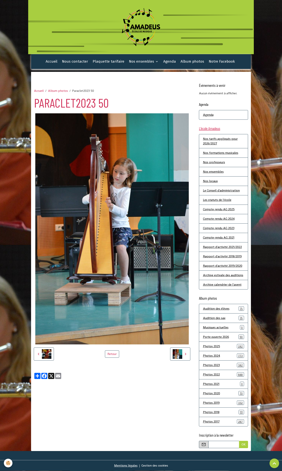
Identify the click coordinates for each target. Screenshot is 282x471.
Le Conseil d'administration (221, 190)
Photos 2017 (223, 422)
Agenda (169, 61)
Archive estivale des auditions (223, 275)
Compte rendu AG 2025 (219, 209)
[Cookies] (8, 463)
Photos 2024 (223, 356)
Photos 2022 (223, 374)
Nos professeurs (214, 162)
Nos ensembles (142, 61)
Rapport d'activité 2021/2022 (222, 247)
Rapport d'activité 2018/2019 (222, 256)
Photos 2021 (223, 384)
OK (244, 444)
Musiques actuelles (223, 327)
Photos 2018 (223, 412)
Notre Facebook (222, 61)
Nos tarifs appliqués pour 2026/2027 (220, 141)
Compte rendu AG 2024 (219, 219)
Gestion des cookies (154, 466)
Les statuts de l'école (217, 200)
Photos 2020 (223, 393)
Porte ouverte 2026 (223, 337)
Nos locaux (210, 181)
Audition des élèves (223, 309)
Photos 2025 (223, 346)
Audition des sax (223, 318)
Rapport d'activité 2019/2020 (222, 266)
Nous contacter (75, 61)
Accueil (51, 61)
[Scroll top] (274, 463)
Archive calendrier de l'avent (222, 285)
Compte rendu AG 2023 (218, 228)
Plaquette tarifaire (108, 61)
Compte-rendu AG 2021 (218, 238)
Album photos (192, 61)
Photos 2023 (223, 365)
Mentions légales (126, 466)
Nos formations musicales (220, 153)
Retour (112, 354)
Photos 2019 (223, 403)
